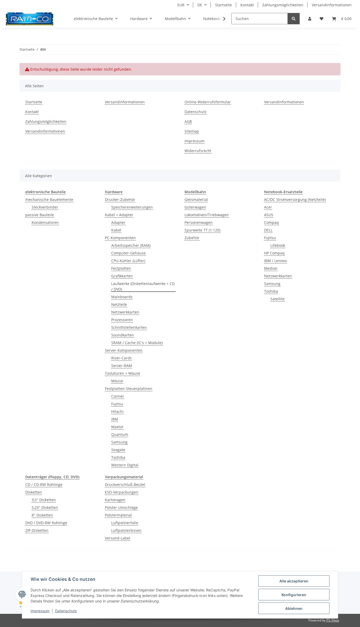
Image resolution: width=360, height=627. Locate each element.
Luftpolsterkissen (126, 530)
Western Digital (124, 464)
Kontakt (247, 4)
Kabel (116, 230)
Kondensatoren (45, 222)
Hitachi (117, 411)
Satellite (277, 298)
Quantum (119, 434)
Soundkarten (122, 334)
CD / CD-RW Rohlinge (43, 484)
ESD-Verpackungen (121, 492)
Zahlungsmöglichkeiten (282, 4)
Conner (117, 396)
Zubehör (192, 237)
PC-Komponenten (120, 237)
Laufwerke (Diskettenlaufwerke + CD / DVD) (143, 286)
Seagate (118, 449)
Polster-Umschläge (121, 507)
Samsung (119, 442)
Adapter (118, 222)
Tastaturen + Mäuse (122, 373)
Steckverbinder (45, 207)
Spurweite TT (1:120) (202, 230)
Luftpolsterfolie (124, 522)
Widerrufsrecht (197, 150)
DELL (268, 230)
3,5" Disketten (44, 499)
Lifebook (277, 245)
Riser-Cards (121, 357)
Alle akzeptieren (293, 581)
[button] (309, 18)
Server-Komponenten (124, 350)
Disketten (33, 492)
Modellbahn (195, 191)
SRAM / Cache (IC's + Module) (137, 342)
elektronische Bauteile (45, 191)
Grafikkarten (122, 275)
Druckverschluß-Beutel (125, 484)
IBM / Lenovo (275, 260)
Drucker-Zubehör (120, 199)
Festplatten (121, 268)
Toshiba (118, 457)
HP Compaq (274, 252)
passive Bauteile (39, 214)
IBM (114, 419)
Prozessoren (122, 319)
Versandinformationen (332, 4)
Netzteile (119, 304)
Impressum (40, 611)
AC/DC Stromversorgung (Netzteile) (295, 199)
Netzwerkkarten (125, 312)
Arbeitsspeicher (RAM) (130, 245)
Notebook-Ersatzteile (283, 191)
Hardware (114, 191)
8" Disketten (42, 515)
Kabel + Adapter (119, 214)
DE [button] (199, 4)
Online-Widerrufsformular (207, 101)
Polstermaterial (118, 515)
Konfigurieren (293, 594)
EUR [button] (180, 4)
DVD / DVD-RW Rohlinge (46, 522)
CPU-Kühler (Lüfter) (128, 260)
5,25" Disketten (45, 507)
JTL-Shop (332, 620)
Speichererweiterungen (132, 207)
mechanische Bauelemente (49, 199)
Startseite (223, 4)
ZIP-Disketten (36, 530)
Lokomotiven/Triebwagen (206, 214)
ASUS (268, 214)
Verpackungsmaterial (124, 476)
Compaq (271, 222)
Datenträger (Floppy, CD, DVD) (52, 476)
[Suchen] (294, 18)
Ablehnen (294, 608)
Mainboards (122, 296)
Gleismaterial (196, 199)
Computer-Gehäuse (128, 252)
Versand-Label (117, 538)
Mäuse (117, 380)
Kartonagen (115, 499)
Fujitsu (117, 403)
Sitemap (191, 131)
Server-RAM (121, 365)
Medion (271, 268)
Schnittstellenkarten (129, 327)
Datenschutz (66, 611)
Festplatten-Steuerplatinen (128, 388)
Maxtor (117, 426)
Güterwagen (195, 207)
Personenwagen (198, 222)
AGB (188, 121)
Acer (268, 207)
